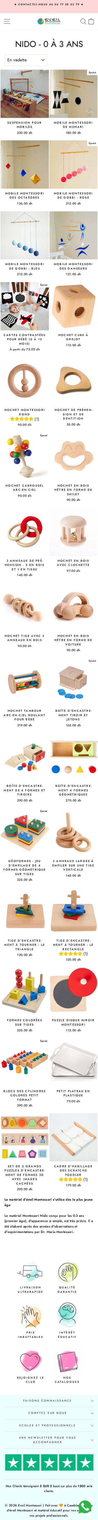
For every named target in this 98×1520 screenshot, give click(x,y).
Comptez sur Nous (47, 1413)
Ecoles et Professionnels (47, 1425)
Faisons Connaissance (47, 1401)
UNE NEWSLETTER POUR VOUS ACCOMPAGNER (47, 1440)
